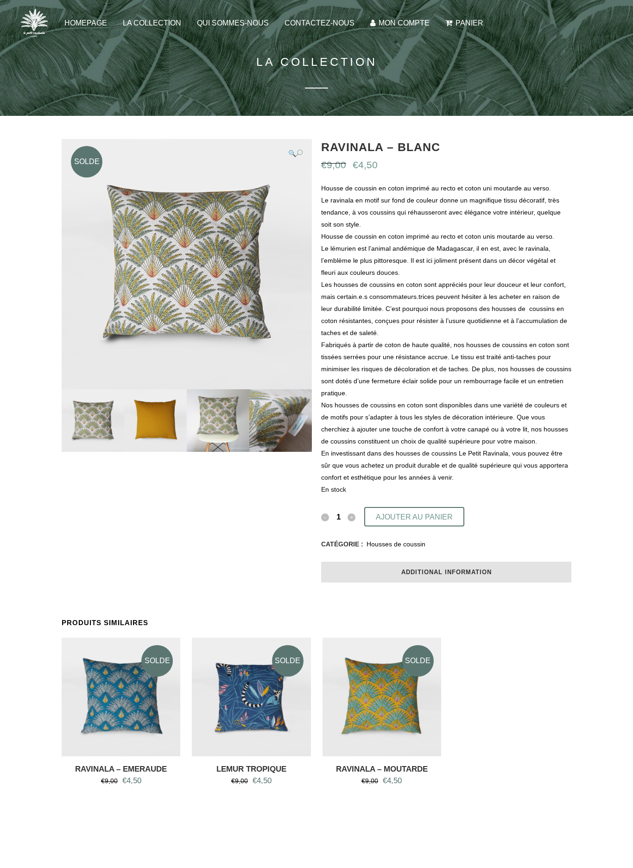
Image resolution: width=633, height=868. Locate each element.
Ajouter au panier (414, 517)
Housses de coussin (396, 544)
